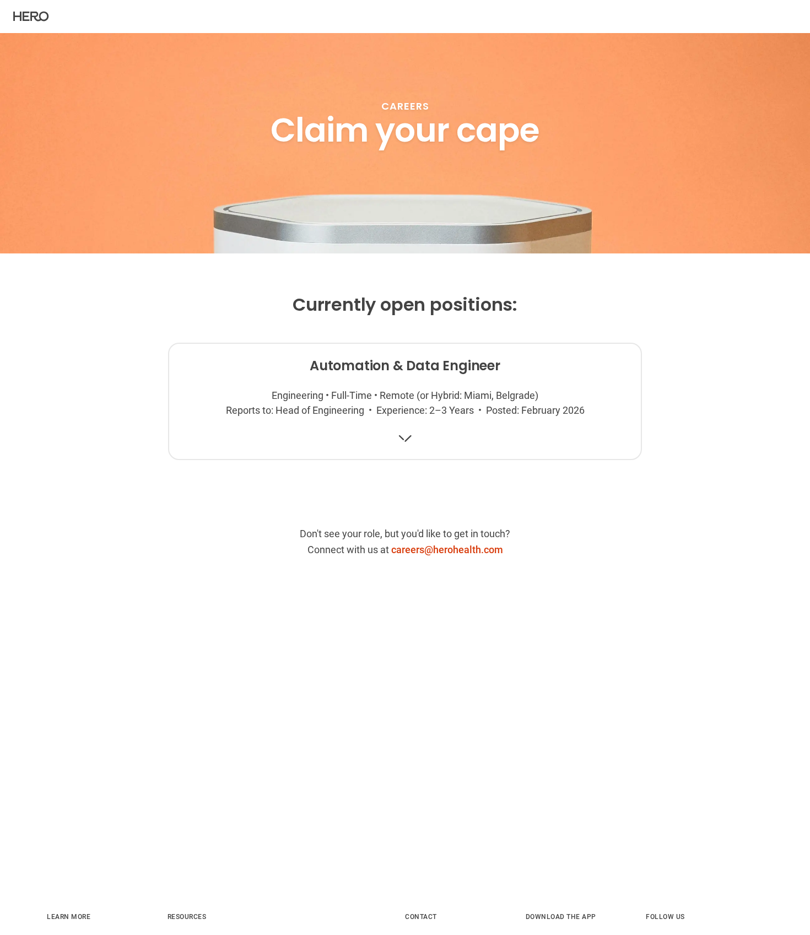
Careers (405, 106)
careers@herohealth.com (447, 549)
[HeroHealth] (31, 16)
